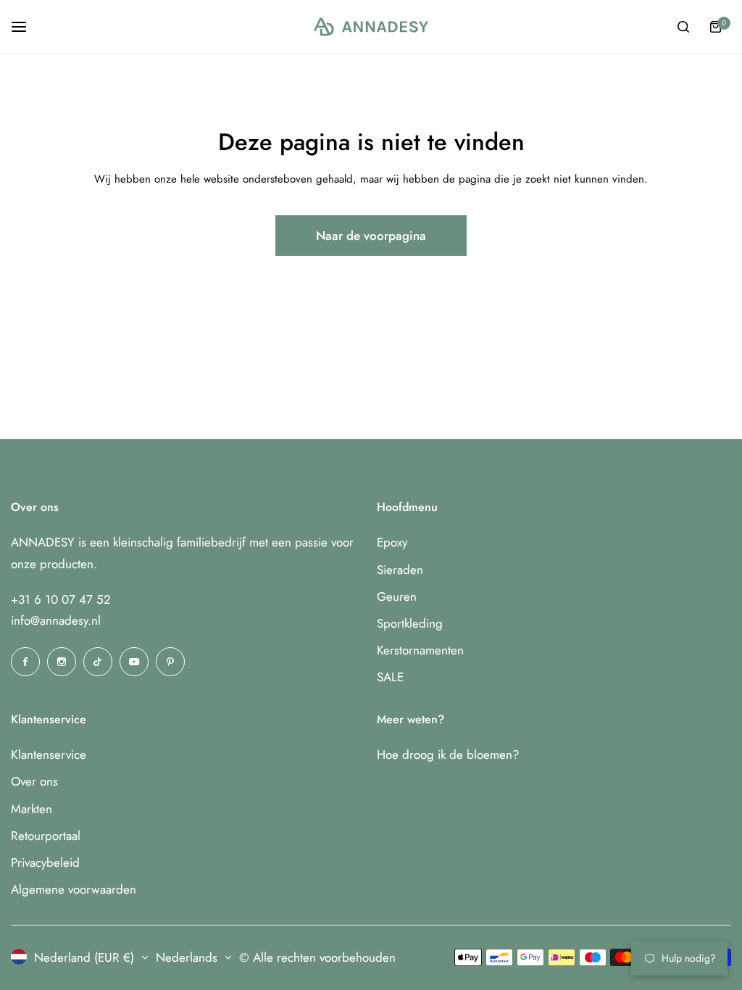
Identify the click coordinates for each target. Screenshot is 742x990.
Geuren (397, 596)
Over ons (34, 781)
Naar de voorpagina (371, 235)
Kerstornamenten (420, 650)
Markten (31, 809)
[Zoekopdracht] (683, 27)
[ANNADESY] (371, 27)
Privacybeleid (45, 862)
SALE (390, 677)
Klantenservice (48, 754)
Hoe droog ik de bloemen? (448, 754)
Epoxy (392, 542)
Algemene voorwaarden (73, 889)
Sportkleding (410, 623)
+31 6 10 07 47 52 (61, 599)
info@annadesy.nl (56, 620)
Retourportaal (45, 835)
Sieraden (400, 569)
